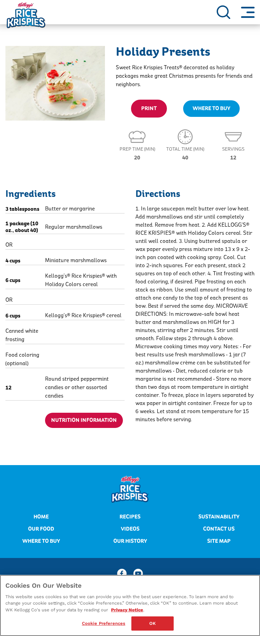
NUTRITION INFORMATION (84, 420)
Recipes (130, 516)
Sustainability (218, 516)
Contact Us (219, 529)
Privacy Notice (127, 609)
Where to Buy (41, 541)
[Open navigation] (248, 12)
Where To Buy (211, 108)
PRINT (149, 108)
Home (41, 516)
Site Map (219, 541)
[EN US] (223, 12)
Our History (130, 541)
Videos (130, 529)
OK (152, 623)
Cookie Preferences (103, 623)
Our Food (41, 529)
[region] (130, 605)
